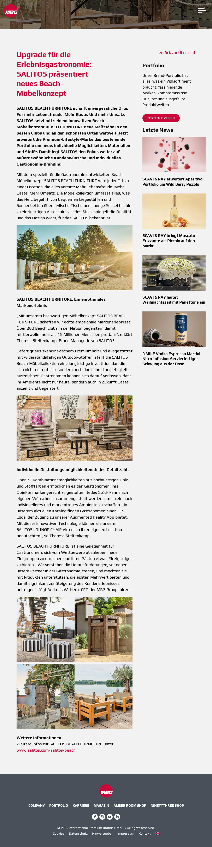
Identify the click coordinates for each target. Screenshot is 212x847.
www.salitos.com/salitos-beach (46, 750)
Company (36, 805)
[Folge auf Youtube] (110, 817)
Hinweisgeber (102, 833)
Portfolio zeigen (161, 118)
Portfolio (58, 805)
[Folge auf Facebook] (95, 817)
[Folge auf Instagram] (102, 817)
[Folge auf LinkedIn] (117, 817)
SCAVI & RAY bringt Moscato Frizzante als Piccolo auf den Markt (168, 240)
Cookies (58, 833)
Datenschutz (78, 833)
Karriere (81, 805)
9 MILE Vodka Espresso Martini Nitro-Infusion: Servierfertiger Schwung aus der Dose (171, 358)
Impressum (125, 833)
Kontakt (145, 833)
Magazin (101, 805)
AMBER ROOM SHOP (130, 805)
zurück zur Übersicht (177, 52)
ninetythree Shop (167, 805)
